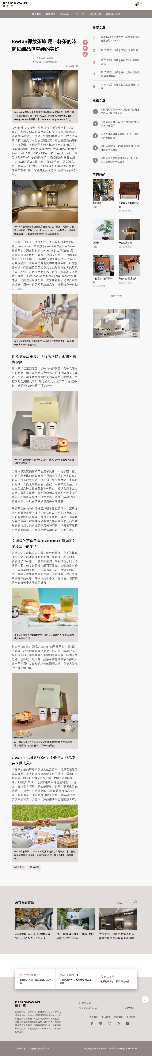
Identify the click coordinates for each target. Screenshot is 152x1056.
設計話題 (64, 14)
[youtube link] (127, 1024)
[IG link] (109, 1024)
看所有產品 (116, 295)
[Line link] (101, 1024)
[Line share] (85, 48)
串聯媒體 (130, 1016)
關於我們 (93, 1016)
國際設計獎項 (113, 14)
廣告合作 (106, 1016)
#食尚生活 (34, 867)
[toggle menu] (148, 5)
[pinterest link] (118, 1024)
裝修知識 (50, 14)
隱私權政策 (20, 1048)
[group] (34, 922)
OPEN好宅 (79, 14)
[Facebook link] (92, 1024)
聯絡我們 (118, 1016)
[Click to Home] (15, 5)
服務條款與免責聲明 (39, 1048)
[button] (127, 902)
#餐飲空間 (19, 867)
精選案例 (36, 14)
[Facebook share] (85, 42)
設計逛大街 (96, 14)
